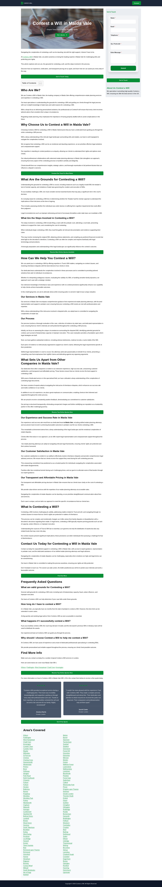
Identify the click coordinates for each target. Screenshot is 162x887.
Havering (66, 868)
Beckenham (67, 814)
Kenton (25, 843)
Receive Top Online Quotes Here (62, 412)
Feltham (65, 821)
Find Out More (62, 576)
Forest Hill (66, 751)
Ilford (64, 830)
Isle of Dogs (27, 872)
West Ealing (27, 834)
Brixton (25, 821)
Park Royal (27, 776)
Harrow (25, 856)
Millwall (25, 868)
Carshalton (66, 825)
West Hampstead (40, 667)
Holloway (26, 771)
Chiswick (26, 780)
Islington (26, 773)
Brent (25, 769)
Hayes (65, 800)
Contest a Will (27, 57)
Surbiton (66, 803)
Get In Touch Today (62, 76)
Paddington (30, 667)
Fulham (25, 782)
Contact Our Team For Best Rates (62, 173)
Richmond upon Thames (31, 850)
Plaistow (66, 776)
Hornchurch (67, 870)
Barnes (25, 791)
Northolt (25, 874)
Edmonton (66, 755)
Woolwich (66, 823)
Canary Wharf (27, 865)
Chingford (66, 805)
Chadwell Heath (68, 854)
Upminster (66, 872)
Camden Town (28, 746)
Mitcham (66, 758)
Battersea (26, 789)
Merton (65, 735)
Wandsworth (27, 803)
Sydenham (66, 780)
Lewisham (66, 771)
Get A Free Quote (62, 722)
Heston (65, 762)
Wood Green (27, 823)
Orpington (66, 863)
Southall (66, 744)
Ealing (25, 832)
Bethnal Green (28, 816)
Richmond (26, 852)
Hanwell (26, 841)
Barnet (65, 737)
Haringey (26, 809)
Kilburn (23, 667)
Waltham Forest (68, 764)
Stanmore (66, 740)
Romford (66, 865)
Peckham (26, 836)
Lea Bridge (27, 839)
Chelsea (26, 758)
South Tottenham (28, 827)
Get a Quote (61, 35)
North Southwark (28, 778)
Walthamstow (67, 769)
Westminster (27, 764)
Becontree (66, 848)
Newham (66, 791)
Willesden (26, 753)
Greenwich (66, 749)
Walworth (26, 807)
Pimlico (25, 767)
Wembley (26, 796)
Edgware (26, 861)
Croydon (66, 827)
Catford (65, 782)
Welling (65, 845)
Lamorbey (66, 852)
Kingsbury (26, 794)
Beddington (67, 818)
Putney (25, 800)
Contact (136, 3)
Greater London (68, 794)
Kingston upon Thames (70, 789)
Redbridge (66, 809)
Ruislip (65, 812)
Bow (24, 848)
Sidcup (65, 850)
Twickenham (67, 742)
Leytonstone (67, 767)
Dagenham (66, 859)
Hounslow (66, 753)
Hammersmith (28, 762)
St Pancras (27, 755)
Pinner (65, 787)
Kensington (59, 667)
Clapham (26, 805)
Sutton (65, 836)
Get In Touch (123, 80)
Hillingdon (66, 807)
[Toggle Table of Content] (39, 83)
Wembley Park (28, 798)
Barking (65, 832)
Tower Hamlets (28, 845)
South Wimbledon (29, 870)
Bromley (26, 863)
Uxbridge (66, 841)
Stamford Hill (27, 814)
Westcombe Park (68, 785)
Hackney (26, 825)
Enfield (65, 798)
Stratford (66, 746)
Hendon (26, 787)
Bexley (65, 861)
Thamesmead (67, 843)
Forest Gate (67, 778)
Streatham (26, 859)
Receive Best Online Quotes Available (62, 252)
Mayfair (25, 751)
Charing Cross (28, 760)
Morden (65, 760)
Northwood (66, 834)
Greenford (26, 854)
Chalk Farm (51, 667)
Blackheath (66, 773)
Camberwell (27, 812)
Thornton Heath (68, 796)
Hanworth (66, 816)
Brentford (26, 830)
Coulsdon (66, 856)
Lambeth (26, 818)
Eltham (65, 839)
